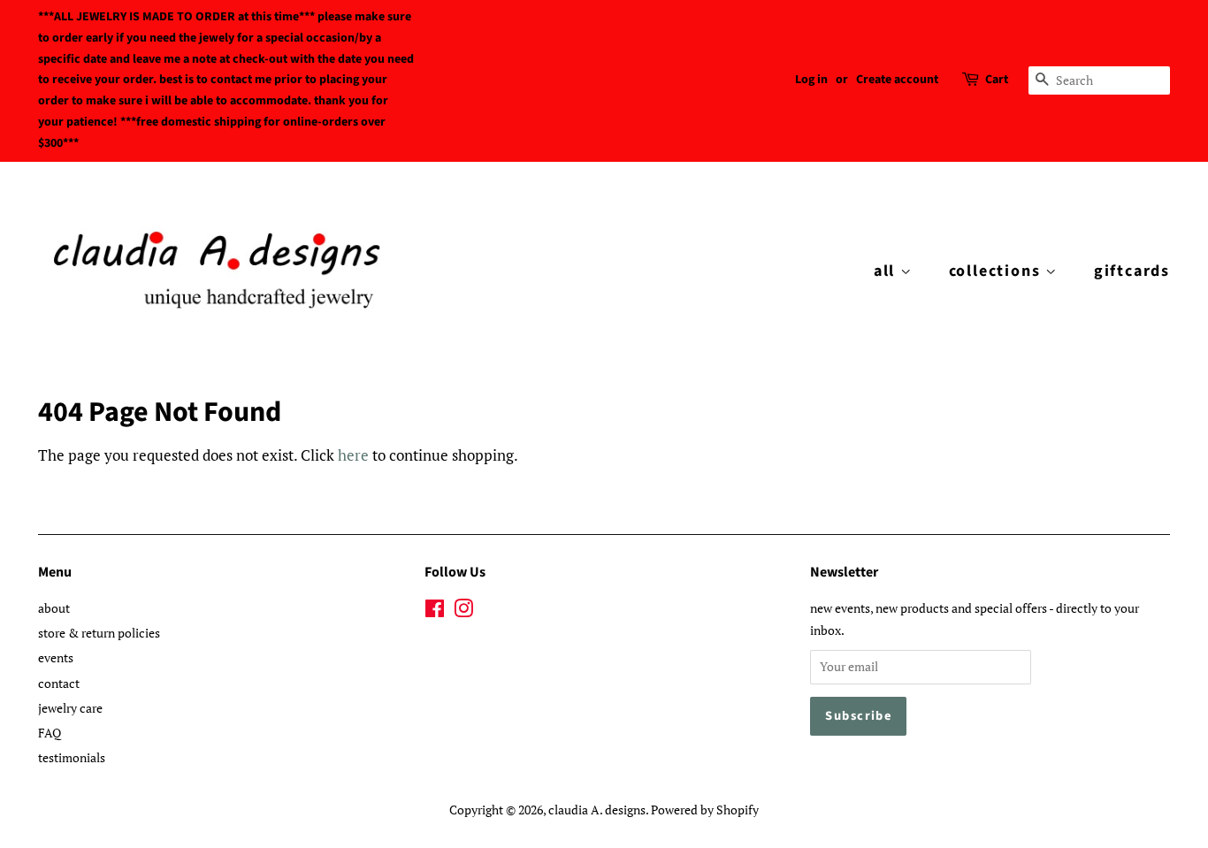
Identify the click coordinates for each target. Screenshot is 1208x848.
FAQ (49, 732)
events (55, 657)
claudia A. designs (597, 809)
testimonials (71, 757)
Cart (996, 79)
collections (997, 271)
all (887, 271)
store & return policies (99, 632)
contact (59, 683)
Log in (811, 79)
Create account (897, 79)
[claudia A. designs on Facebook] (434, 611)
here (353, 455)
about (54, 608)
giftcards (1132, 271)
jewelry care (70, 707)
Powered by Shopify (705, 809)
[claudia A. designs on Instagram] (463, 611)
